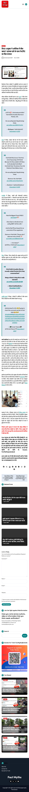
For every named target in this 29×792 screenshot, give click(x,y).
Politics (5, 699)
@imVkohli (13, 217)
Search (6, 631)
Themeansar (14, 789)
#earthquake (9, 320)
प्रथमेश (3, 195)
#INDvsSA (18, 316)
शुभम (3, 140)
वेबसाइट (10, 343)
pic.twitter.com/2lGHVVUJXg (14, 125)
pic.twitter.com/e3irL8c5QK (15, 282)
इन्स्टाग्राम (22, 377)
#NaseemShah (11, 316)
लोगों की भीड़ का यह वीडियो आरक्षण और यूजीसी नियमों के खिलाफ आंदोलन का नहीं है (12, 729)
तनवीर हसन (4, 296)
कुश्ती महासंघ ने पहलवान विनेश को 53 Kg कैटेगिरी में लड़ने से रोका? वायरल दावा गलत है (14, 520)
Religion (5, 680)
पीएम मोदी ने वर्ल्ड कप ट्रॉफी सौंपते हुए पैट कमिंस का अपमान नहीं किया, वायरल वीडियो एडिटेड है (13, 541)
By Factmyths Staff (8, 57)
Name (3, 578)
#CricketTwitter (12, 318)
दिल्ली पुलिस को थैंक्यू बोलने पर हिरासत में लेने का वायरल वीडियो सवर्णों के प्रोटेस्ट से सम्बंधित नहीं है (12, 748)
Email (3, 585)
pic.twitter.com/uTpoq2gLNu (15, 181)
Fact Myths (14, 777)
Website (4, 592)
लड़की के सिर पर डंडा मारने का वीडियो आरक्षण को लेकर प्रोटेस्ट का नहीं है (11, 709)
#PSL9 (21, 314)
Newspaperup (21, 787)
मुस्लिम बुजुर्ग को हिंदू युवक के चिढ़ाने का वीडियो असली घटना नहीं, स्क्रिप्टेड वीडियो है (12, 691)
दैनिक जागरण (22, 412)
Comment (4, 558)
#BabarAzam (15, 314)
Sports (3, 46)
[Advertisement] (14, 24)
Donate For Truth (6, 770)
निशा (3, 255)
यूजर (20, 97)
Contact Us (4, 768)
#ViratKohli (8, 314)
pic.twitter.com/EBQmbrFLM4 (14, 238)
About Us (4, 766)
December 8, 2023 (14, 131)
